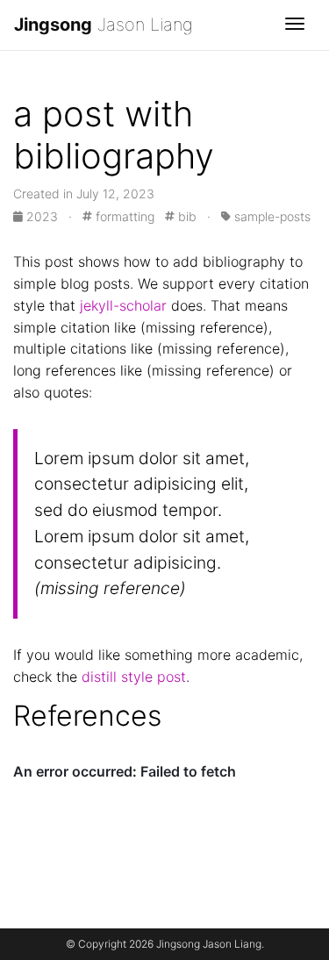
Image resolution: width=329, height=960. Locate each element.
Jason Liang (103, 24)
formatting (123, 216)
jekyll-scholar (123, 305)
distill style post (134, 676)
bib (186, 216)
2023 (42, 216)
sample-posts (271, 216)
